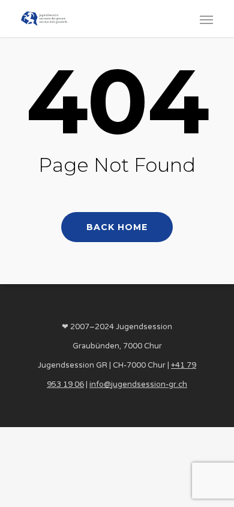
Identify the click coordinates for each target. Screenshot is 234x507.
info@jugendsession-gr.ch (138, 384)
